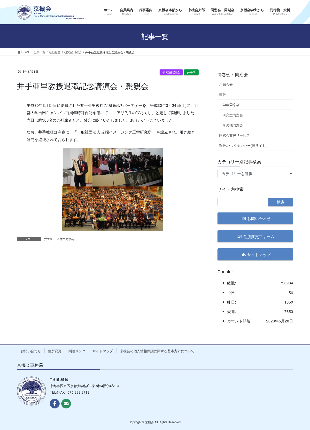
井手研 (191, 72)
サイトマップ (103, 350)
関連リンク (77, 350)
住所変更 (55, 350)
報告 (222, 94)
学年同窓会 (231, 104)
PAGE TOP (298, 412)
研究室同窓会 (171, 72)
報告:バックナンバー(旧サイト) (243, 145)
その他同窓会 (233, 125)
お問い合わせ (31, 350)
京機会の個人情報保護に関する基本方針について (157, 350)
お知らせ (226, 84)
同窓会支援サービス (234, 135)
